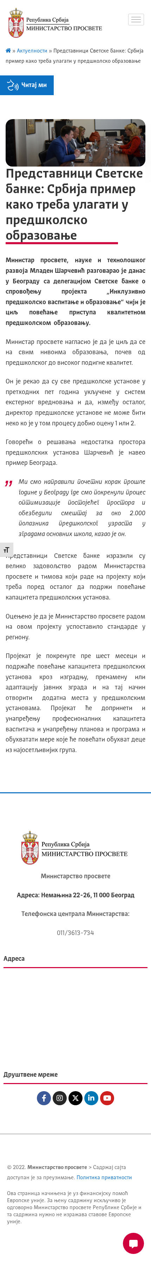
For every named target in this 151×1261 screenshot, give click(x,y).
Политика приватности (104, 1178)
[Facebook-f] (44, 1098)
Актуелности (32, 51)
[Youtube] (107, 1098)
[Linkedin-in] (91, 1098)
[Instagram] (60, 1098)
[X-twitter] (75, 1098)
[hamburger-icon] (136, 19)
